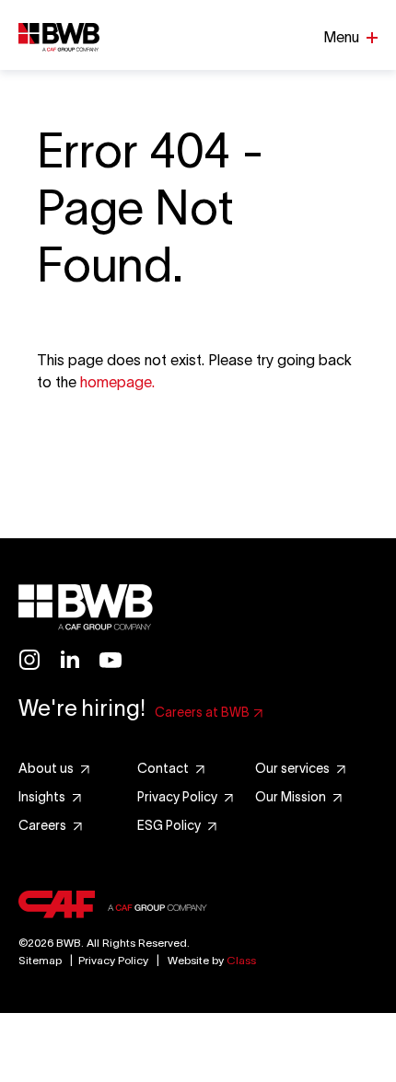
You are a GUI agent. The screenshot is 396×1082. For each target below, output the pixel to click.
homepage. (117, 382)
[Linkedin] (70, 660)
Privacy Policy (113, 960)
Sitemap (40, 960)
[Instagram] (29, 660)
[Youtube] (110, 660)
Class (241, 960)
